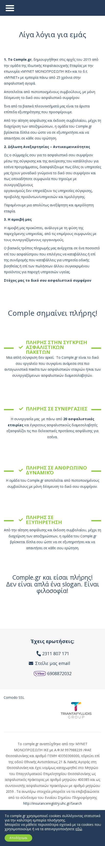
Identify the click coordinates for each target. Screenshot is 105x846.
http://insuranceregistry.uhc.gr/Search (52, 803)
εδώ (78, 829)
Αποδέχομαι (18, 838)
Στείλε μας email (52, 663)
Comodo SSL (14, 697)
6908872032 (59, 673)
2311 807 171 (55, 653)
